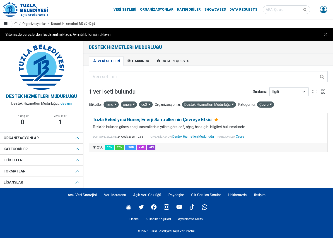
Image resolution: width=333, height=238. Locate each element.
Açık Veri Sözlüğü (147, 195)
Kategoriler (189, 9)
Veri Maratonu (115, 195)
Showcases (215, 9)
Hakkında (140, 61)
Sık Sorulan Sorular (206, 195)
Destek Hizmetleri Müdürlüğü (73, 24)
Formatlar (14, 171)
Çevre (240, 136)
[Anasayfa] (15, 24)
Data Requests (243, 9)
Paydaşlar (176, 195)
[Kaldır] (115, 104)
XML (142, 147)
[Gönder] (305, 9)
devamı (66, 103)
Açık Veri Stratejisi (82, 195)
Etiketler (13, 160)
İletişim (259, 195)
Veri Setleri (124, 9)
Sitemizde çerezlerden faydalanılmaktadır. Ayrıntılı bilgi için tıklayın (58, 34)
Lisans (134, 219)
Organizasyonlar (157, 9)
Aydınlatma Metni (190, 219)
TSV (119, 147)
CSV (109, 147)
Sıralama (260, 91)
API (151, 147)
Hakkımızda (237, 195)
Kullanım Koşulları (158, 219)
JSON (130, 147)
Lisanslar (13, 182)
